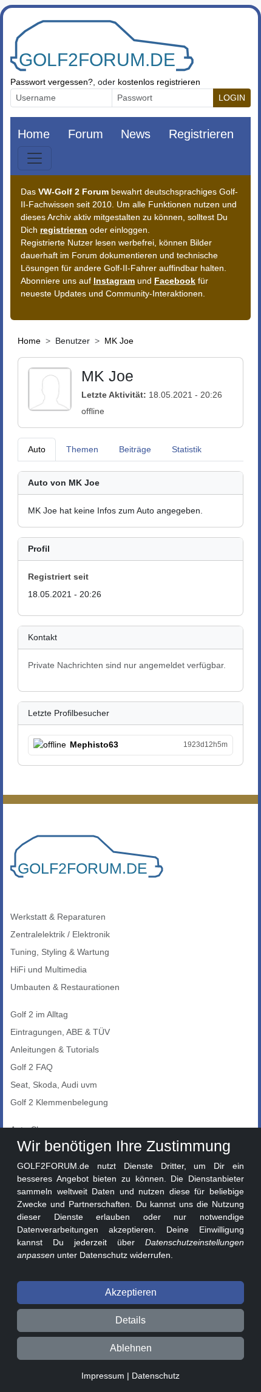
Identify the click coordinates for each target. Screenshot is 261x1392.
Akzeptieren (131, 1292)
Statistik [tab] (187, 449)
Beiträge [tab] (135, 449)
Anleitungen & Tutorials (54, 1049)
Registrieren (201, 134)
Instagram (114, 281)
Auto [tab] (37, 449)
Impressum (102, 1375)
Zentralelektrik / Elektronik (60, 934)
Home (34, 134)
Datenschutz (156, 1375)
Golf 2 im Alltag (39, 1014)
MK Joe (119, 341)
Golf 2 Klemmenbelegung (59, 1102)
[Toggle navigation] (35, 158)
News (136, 134)
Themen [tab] (82, 449)
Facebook (174, 281)
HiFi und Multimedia (48, 969)
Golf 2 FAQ (31, 1067)
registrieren (63, 230)
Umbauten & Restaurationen (65, 987)
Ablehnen (131, 1348)
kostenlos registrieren (159, 82)
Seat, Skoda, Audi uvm (53, 1084)
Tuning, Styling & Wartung (59, 952)
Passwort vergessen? (51, 82)
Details (130, 1320)
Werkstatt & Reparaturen (58, 917)
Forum (85, 134)
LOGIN (232, 97)
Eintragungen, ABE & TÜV (60, 1032)
